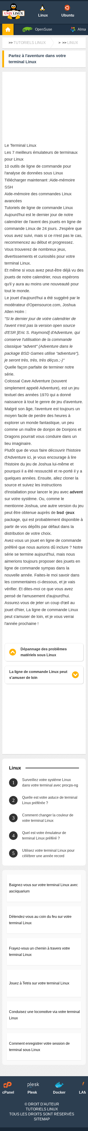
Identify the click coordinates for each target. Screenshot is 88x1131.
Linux (72, 43)
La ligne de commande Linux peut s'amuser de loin (38, 675)
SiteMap (42, 1119)
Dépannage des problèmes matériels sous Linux (44, 652)
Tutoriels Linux (30, 43)
